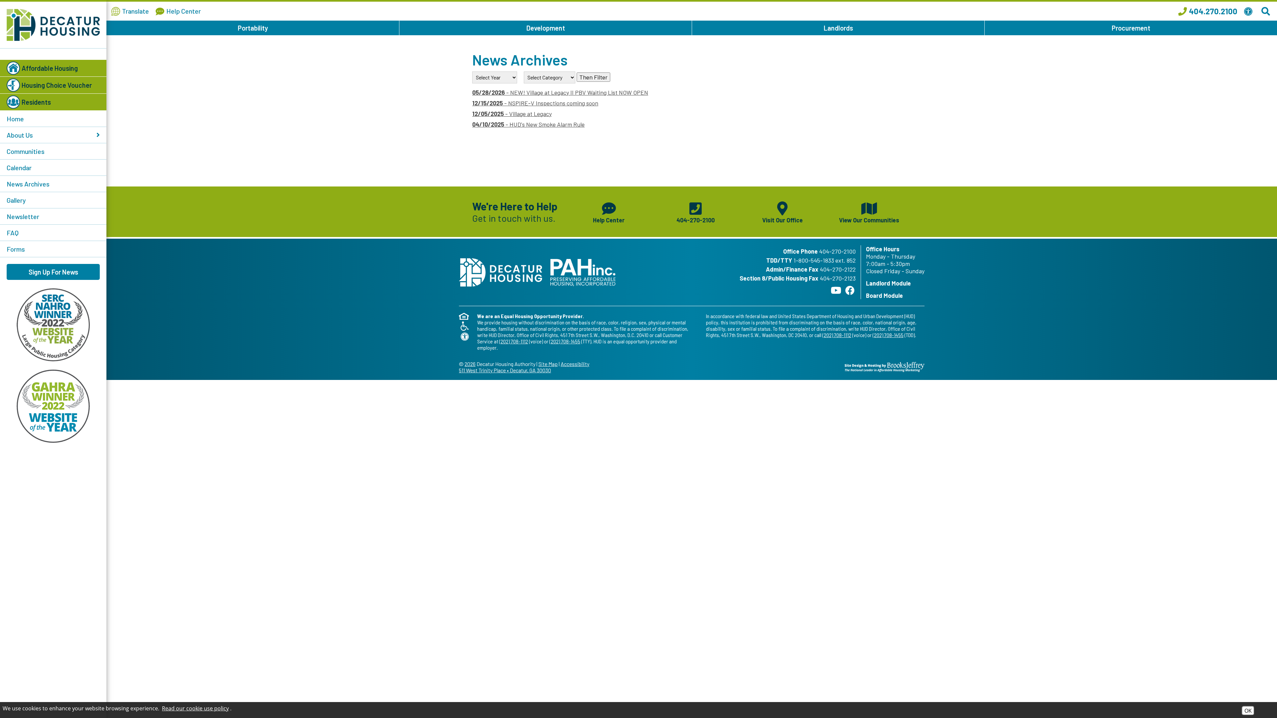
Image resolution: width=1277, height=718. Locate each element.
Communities (26, 151)
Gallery (16, 200)
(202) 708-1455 (564, 341)
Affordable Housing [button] (50, 68)
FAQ (13, 233)
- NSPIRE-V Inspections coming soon (535, 103)
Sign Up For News (53, 272)
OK (1248, 710)
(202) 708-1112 (513, 341)
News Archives (28, 184)
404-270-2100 (837, 251)
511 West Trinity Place (505, 370)
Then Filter (593, 77)
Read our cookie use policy (195, 708)
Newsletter (23, 216)
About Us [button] (20, 135)
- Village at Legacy (512, 113)
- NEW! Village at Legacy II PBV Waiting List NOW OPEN (560, 92)
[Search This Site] (1266, 11)
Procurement (1131, 28)
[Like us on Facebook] (850, 290)
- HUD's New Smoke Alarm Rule (528, 124)
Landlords (838, 28)
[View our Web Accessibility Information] (1249, 11)
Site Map (548, 364)
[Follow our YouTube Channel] (836, 290)
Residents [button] (36, 102)
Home (15, 119)
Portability (253, 28)
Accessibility (575, 364)
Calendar (19, 168)
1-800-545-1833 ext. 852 (824, 260)
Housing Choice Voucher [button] (57, 85)
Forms (16, 249)
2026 (470, 364)
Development (545, 28)
